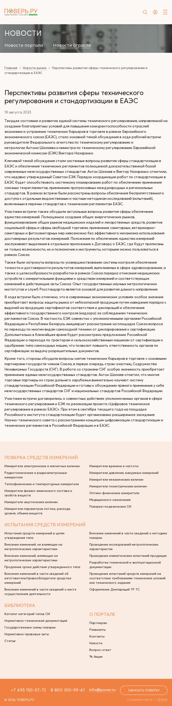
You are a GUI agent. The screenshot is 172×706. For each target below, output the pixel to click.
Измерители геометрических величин (118, 486)
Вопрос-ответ (100, 650)
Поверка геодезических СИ (110, 506)
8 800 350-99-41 (68, 690)
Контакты (97, 636)
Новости (95, 643)
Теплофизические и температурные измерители (41, 484)
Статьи (9, 641)
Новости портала (23, 45)
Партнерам (98, 623)
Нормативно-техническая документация (35, 621)
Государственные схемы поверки (30, 627)
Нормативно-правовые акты (26, 634)
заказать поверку (144, 690)
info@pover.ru (102, 689)
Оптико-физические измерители (114, 493)
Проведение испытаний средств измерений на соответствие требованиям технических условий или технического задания (127, 578)
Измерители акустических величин (31, 502)
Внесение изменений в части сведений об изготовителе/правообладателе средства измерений (37, 578)
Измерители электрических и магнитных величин (42, 466)
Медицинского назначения (110, 500)
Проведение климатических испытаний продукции (128, 556)
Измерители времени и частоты (114, 466)
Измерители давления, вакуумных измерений (124, 473)
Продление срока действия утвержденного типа (42, 567)
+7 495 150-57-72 (28, 690)
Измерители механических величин (116, 479)
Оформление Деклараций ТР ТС (114, 589)
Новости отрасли (72, 45)
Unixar (162, 699)
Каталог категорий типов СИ (27, 614)
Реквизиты (97, 630)
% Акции (96, 657)
